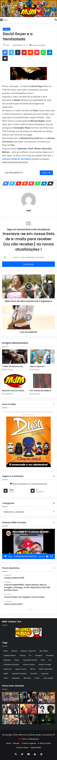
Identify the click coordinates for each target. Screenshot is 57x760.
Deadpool (38, 655)
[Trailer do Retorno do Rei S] (14, 356)
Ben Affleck (44, 651)
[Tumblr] (17, 52)
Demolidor (50, 655)
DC (30, 655)
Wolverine (27, 678)
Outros (6, 29)
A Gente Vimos (22, 747)
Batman (14, 651)
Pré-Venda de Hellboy (40, 390)
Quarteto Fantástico (19, 674)
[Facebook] (5, 52)
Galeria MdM (35, 747)
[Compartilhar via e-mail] (5, 58)
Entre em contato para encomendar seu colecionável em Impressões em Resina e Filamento (28, 413)
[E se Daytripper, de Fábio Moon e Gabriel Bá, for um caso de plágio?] (46, 709)
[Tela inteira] (51, 556)
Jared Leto (7, 669)
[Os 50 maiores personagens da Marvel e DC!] (10, 696)
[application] (28, 544)
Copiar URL (46, 173)
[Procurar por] (55, 20)
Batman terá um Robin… (13, 390)
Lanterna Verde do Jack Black (17, 159)
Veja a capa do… (38, 366)
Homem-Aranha (29, 664)
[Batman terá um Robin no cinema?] (14, 381)
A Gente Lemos (44, 743)
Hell (7, 45)
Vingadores (16, 678)
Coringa (22, 655)
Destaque (7, 660)
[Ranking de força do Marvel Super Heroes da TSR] (28, 696)
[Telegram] (49, 52)
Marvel (32, 669)
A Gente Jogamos (28, 743)
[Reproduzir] (5, 556)
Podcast (16, 743)
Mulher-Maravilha (45, 669)
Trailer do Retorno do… (13, 366)
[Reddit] (30, 52)
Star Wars (33, 674)
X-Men (37, 678)
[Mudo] (47, 556)
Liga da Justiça (20, 669)
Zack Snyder (48, 678)
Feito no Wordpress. (30, 739)
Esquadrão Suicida (30, 660)
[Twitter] (11, 52)
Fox (49, 660)
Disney (16, 660)
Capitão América (9, 655)
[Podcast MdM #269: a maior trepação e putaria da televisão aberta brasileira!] (46, 697)
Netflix (5, 674)
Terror (5, 678)
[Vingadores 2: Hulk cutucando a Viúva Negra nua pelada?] (10, 709)
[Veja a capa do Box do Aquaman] (42, 356)
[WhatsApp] (43, 52)
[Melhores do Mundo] (28, 8)
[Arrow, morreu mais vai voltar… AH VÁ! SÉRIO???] (46, 719)
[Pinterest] (24, 52)
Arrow (5, 651)
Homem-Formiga (44, 664)
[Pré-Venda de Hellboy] (42, 381)
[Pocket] (37, 52)
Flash (43, 660)
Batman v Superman (28, 651)
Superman (45, 674)
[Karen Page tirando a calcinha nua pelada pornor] (28, 719)
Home (8, 743)
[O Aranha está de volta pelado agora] (10, 719)
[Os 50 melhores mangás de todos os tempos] (28, 709)
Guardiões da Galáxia (11, 664)
